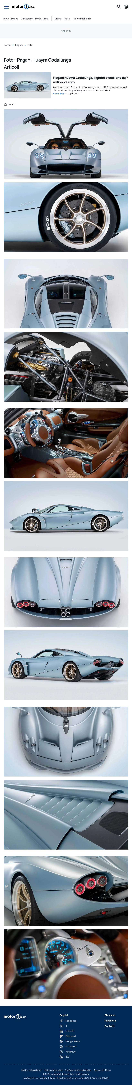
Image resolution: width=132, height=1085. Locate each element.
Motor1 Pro (41, 18)
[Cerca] (119, 7)
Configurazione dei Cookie (78, 1070)
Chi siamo (109, 1015)
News (6, 18)
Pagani (19, 45)
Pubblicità (110, 1020)
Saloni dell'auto (82, 18)
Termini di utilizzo (102, 1070)
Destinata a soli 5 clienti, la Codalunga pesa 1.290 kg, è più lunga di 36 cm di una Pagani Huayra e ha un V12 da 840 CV (90, 89)
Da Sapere (27, 18)
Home (7, 45)
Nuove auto (58, 93)
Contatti (109, 1026)
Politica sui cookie (53, 1070)
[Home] (23, 6)
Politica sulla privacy (31, 1070)
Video (58, 18)
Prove (14, 18)
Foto (67, 18)
